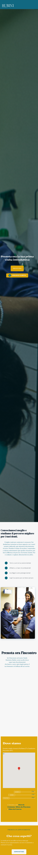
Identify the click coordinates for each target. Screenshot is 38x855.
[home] (8, 6)
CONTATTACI (19, 852)
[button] (19, 768)
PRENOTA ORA (17, 268)
